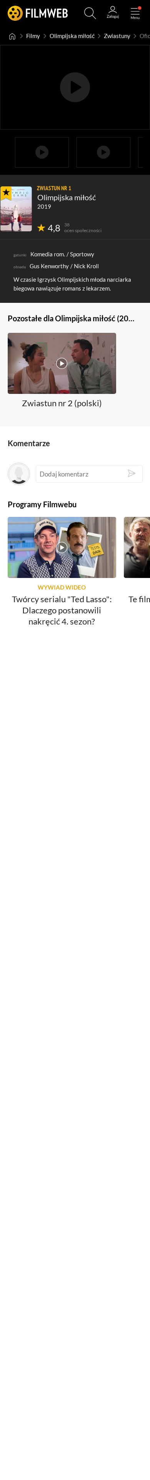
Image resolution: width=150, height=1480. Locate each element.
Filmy (33, 36)
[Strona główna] (12, 36)
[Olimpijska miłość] (16, 208)
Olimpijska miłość (72, 36)
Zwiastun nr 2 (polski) (62, 403)
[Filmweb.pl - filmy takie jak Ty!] (38, 13)
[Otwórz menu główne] (135, 13)
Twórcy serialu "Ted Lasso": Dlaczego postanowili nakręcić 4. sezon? (62, 610)
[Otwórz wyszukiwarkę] (90, 13)
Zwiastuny (117, 36)
